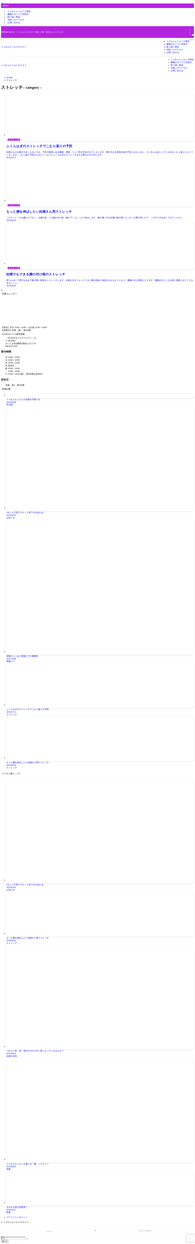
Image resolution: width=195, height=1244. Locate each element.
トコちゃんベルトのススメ (14, 47)
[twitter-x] (192, 29)
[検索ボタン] (193, 39)
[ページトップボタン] (2, 1236)
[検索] (193, 35)
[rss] (192, 32)
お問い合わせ (13, 22)
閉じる (4, 1241)
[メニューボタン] (191, 39)
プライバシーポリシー (17, 1217)
